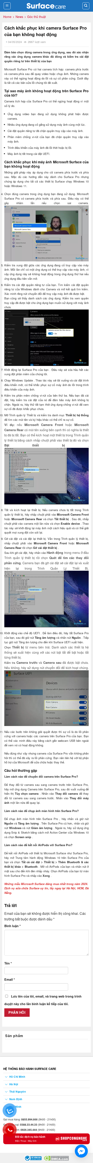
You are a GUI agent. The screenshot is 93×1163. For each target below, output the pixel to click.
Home (7, 16)
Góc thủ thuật (36, 16)
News (19, 16)
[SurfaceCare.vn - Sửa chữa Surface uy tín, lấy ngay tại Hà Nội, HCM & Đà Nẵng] (46, 6)
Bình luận (12, 926)
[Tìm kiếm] (86, 5)
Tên (8, 963)
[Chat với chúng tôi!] (81, 1151)
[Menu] (7, 5)
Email (9, 979)
